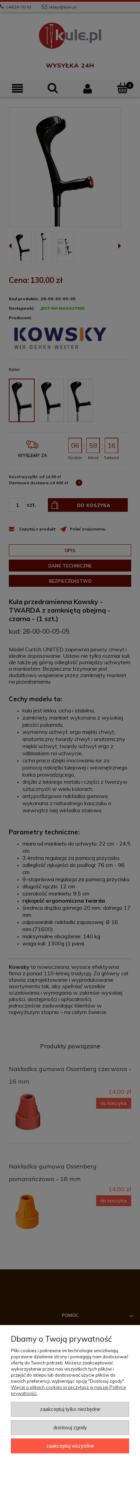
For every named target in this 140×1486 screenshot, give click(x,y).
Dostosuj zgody (70, 1427)
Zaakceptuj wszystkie (70, 1446)
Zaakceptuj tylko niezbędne (70, 1409)
